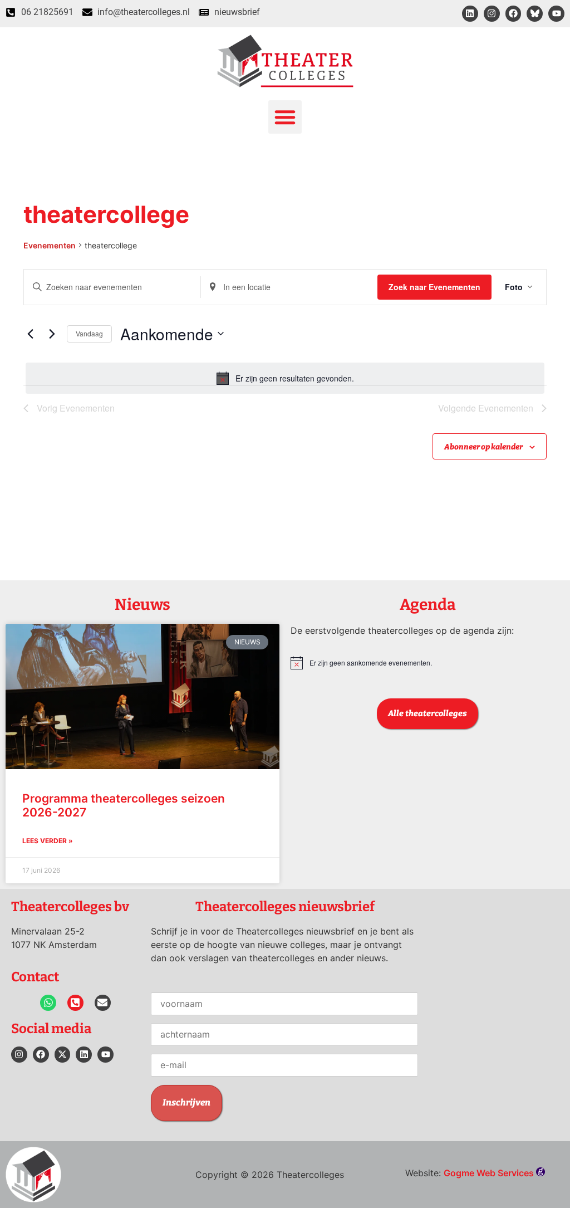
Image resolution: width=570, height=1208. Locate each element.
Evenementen (49, 245)
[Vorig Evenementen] (30, 333)
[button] (285, 117)
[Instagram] (492, 14)
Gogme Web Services (490, 1172)
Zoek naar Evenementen (434, 286)
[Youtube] (556, 14)
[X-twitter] (63, 1054)
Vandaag (89, 333)
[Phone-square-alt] (75, 1003)
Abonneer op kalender (483, 447)
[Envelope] (103, 1003)
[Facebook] (513, 14)
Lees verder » (47, 841)
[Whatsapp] (48, 1003)
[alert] (285, 378)
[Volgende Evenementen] (51, 333)
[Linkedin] (470, 14)
